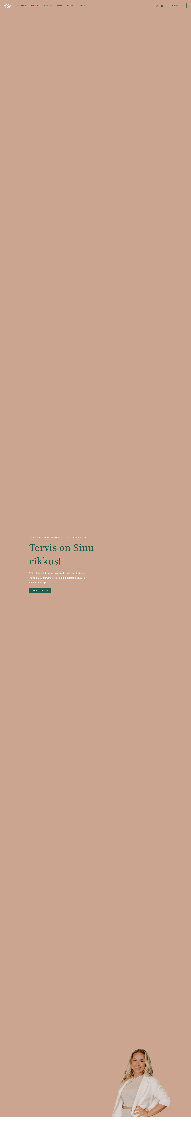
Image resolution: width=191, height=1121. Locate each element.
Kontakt (82, 6)
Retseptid (48, 6)
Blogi (59, 6)
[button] (177, 5)
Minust (70, 6)
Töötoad (34, 6)
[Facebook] (162, 6)
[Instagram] (157, 6)
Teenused (22, 6)
